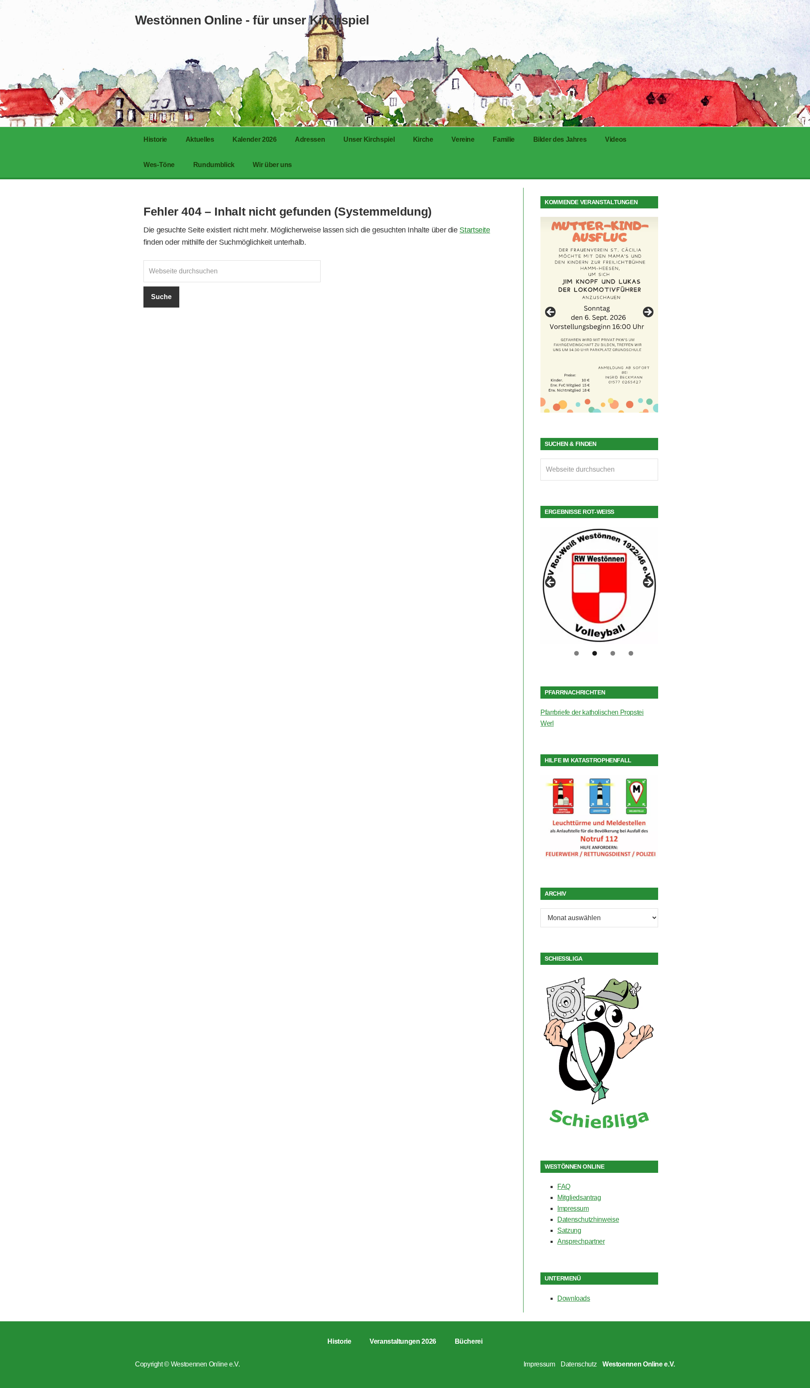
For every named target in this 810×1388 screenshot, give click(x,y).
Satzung (569, 1230)
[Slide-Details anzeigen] (599, 315)
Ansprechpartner (581, 1241)
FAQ (563, 1186)
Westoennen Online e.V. (205, 1364)
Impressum (573, 1208)
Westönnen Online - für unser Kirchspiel (252, 20)
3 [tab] (612, 653)
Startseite (474, 230)
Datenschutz (579, 1364)
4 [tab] (631, 653)
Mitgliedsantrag (579, 1197)
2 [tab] (594, 653)
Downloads (573, 1298)
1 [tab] (576, 653)
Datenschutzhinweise (588, 1219)
